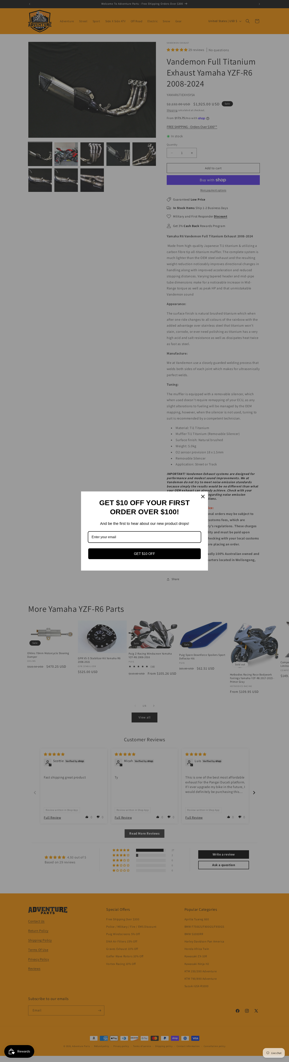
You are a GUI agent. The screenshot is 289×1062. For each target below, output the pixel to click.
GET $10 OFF (144, 554)
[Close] (203, 496)
